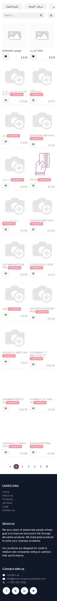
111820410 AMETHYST (42, 220)
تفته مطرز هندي (9, 220)
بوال (4, 135)
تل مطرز (6, 179)
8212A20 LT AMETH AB (14, 352)
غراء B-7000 (36, 50)
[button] (5, 56)
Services (7, 502)
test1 (4, 308)
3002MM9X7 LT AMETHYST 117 (38, 354)
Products (7, 499)
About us (7, 495)
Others (33, 179)
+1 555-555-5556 (16, 582)
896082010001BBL (40, 443)
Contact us (8, 510)
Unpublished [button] (17, 94)
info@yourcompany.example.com (26, 578)
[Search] (41, 15)
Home (5, 491)
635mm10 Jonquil (11, 50)
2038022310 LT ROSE (41, 264)
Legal (5, 506)
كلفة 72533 (35, 91)
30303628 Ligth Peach (42, 135)
